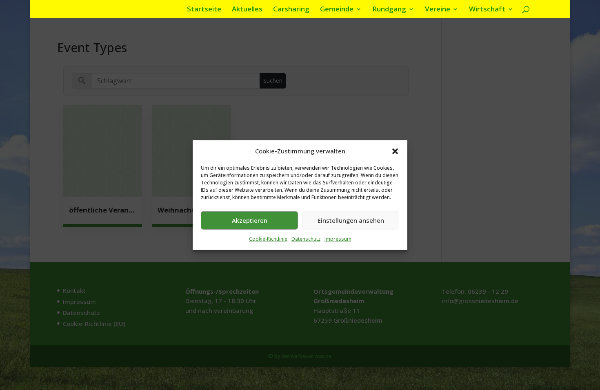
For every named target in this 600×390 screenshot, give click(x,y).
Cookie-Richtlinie (268, 238)
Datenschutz (305, 238)
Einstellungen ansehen (351, 220)
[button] (395, 151)
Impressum (337, 238)
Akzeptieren (249, 220)
